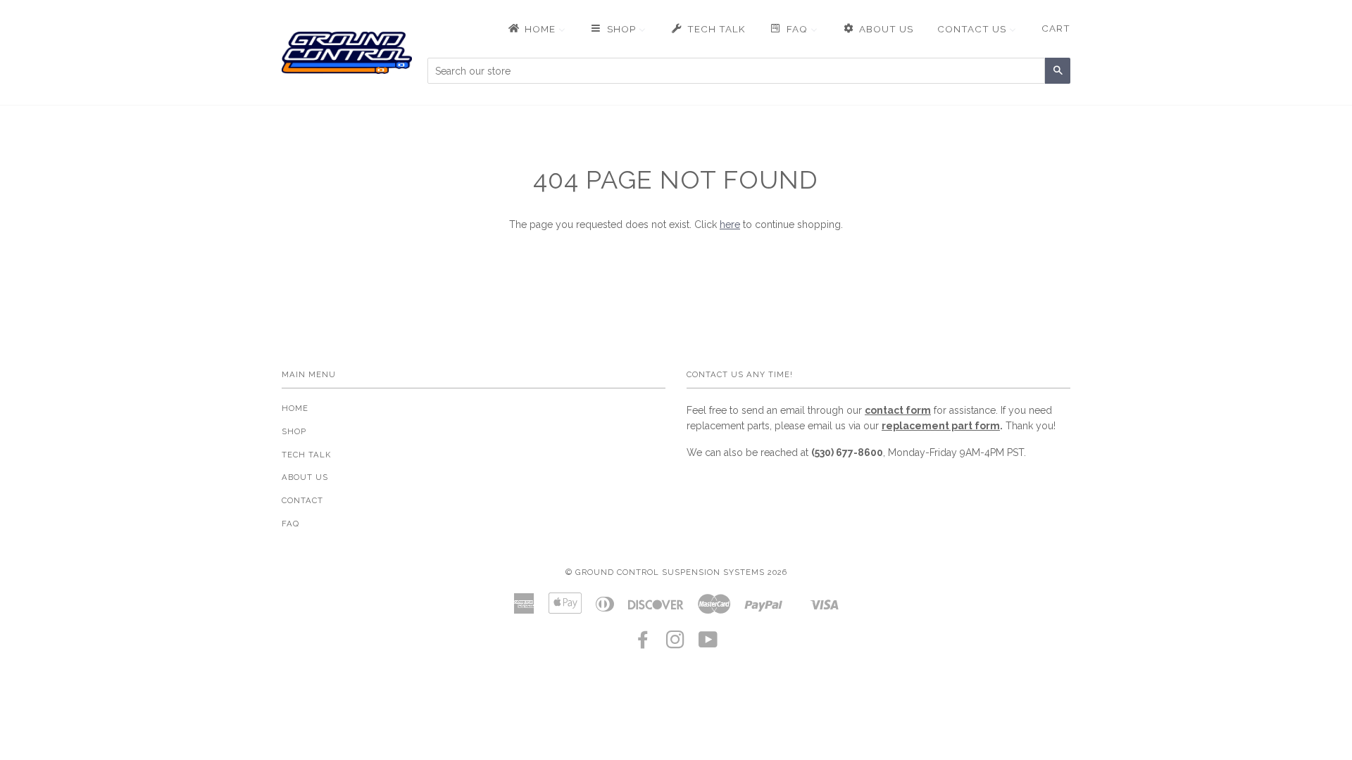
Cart (1055, 28)
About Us (305, 477)
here (730, 224)
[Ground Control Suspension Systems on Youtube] (708, 644)
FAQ (290, 523)
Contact (302, 500)
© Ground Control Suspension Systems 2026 (676, 572)
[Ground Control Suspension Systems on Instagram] (675, 644)
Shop (294, 431)
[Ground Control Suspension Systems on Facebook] (643, 644)
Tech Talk (306, 455)
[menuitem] (536, 29)
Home (295, 408)
